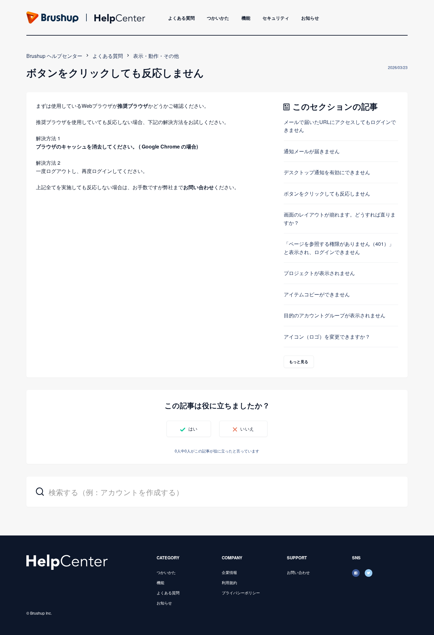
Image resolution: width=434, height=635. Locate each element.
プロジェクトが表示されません (319, 273)
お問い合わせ (198, 187)
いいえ (247, 428)
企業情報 (229, 572)
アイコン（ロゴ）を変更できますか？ (327, 336)
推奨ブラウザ (133, 105)
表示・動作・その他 (156, 55)
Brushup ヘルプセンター (54, 55)
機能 (245, 18)
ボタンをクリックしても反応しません (327, 193)
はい (192, 428)
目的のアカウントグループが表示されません (334, 315)
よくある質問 (181, 18)
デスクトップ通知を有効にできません (327, 172)
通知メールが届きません (312, 151)
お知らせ (310, 18)
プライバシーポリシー (241, 592)
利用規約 (229, 582)
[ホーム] (67, 561)
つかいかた (218, 18)
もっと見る (299, 361)
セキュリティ (275, 18)
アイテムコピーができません (317, 294)
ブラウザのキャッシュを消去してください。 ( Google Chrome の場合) (117, 146)
